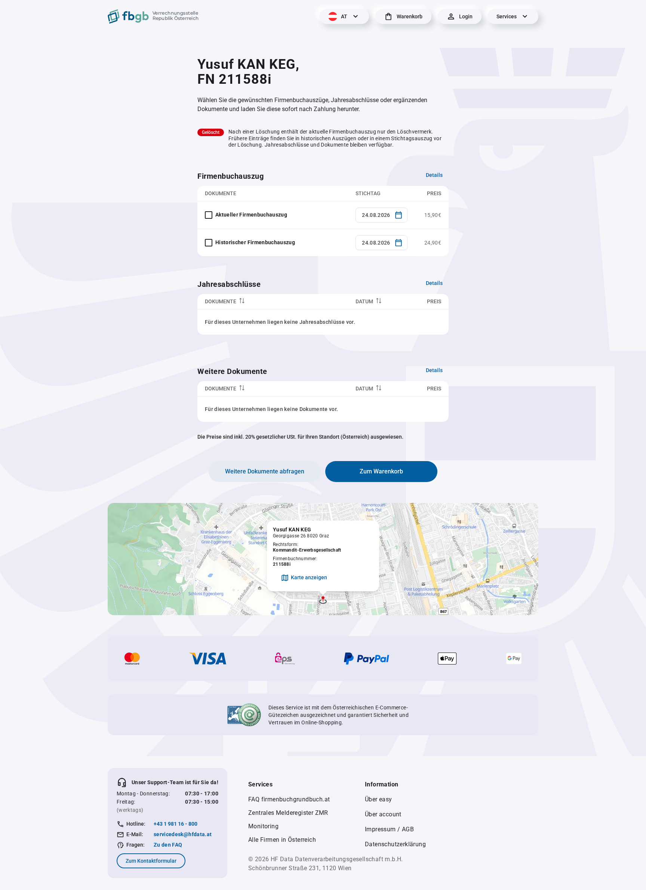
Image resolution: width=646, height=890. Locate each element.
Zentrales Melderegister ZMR (288, 812)
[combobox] (381, 215)
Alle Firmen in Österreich (282, 839)
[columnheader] (272, 301)
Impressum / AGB (389, 829)
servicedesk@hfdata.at (183, 834)
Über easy (378, 799)
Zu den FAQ (168, 845)
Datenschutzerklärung (395, 844)
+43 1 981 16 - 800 (175, 824)
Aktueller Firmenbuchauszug (251, 215)
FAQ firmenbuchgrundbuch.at (289, 799)
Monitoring (263, 826)
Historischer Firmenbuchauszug (255, 242)
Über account (383, 814)
